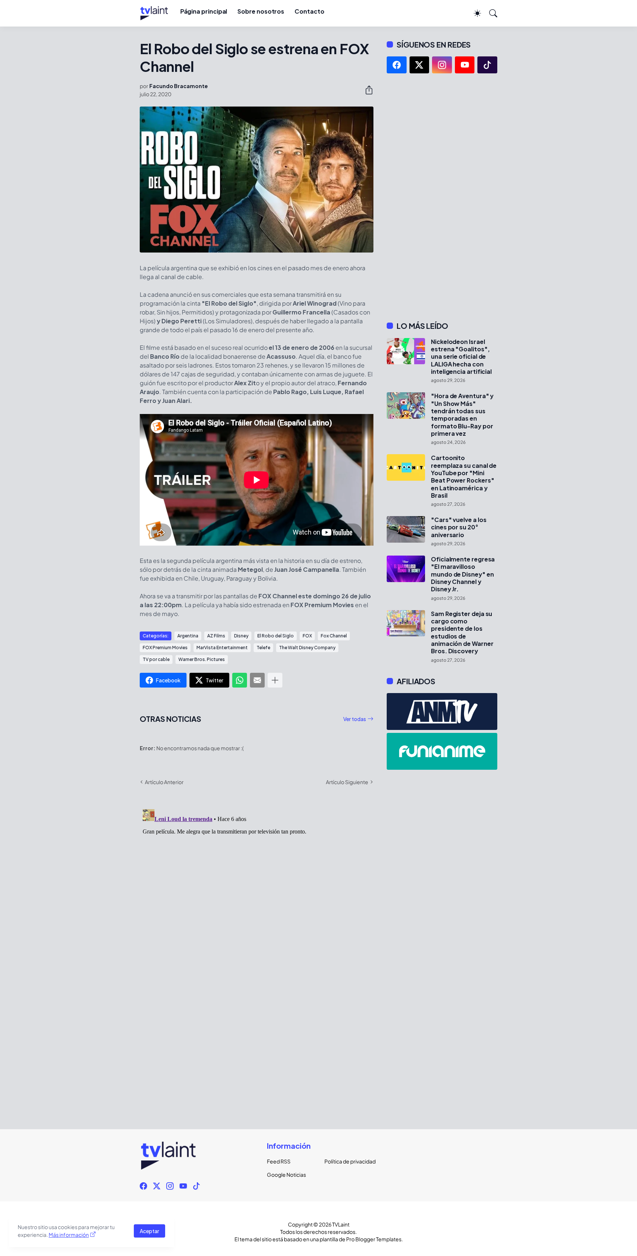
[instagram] (442, 64)
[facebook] (397, 64)
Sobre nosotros (260, 11)
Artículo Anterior (164, 782)
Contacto (309, 11)
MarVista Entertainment (222, 647)
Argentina (187, 636)
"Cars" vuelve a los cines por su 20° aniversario (458, 527)
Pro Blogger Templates (373, 1239)
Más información (69, 1234)
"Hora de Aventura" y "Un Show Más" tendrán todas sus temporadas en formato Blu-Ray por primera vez (462, 414)
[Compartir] (366, 90)
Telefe (263, 647)
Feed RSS (278, 1161)
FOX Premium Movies (165, 647)
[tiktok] (487, 64)
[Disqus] (256, 898)
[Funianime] (442, 751)
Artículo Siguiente (347, 782)
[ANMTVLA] (442, 711)
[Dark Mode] (473, 13)
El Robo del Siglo (275, 636)
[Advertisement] (442, 197)
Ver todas (354, 719)
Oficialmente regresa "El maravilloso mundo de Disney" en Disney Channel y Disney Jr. (463, 574)
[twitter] (419, 64)
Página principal (203, 11)
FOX (307, 636)
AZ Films (216, 636)
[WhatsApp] (239, 680)
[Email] (257, 680)
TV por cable (156, 659)
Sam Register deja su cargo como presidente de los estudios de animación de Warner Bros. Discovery (462, 632)
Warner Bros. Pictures (201, 659)
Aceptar (149, 1231)
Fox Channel (334, 636)
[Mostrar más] (275, 680)
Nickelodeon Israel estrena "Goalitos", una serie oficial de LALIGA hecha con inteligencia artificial (461, 356)
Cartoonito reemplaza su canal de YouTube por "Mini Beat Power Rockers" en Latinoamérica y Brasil (464, 476)
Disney (241, 636)
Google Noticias (286, 1174)
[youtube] (465, 64)
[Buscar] (490, 13)
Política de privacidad (347, 1161)
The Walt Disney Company (307, 647)
